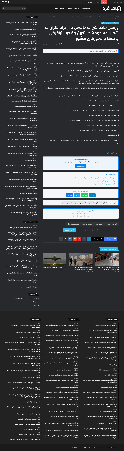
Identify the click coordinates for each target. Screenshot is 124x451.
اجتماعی (69, 8)
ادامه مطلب (80, 166)
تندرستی (76, 8)
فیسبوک (69, 195)
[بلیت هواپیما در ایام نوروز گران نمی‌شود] (54, 259)
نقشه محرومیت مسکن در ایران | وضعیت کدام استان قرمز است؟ (83, 268)
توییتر (77, 195)
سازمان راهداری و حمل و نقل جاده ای (79, 224)
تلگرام (92, 195)
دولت (56, 8)
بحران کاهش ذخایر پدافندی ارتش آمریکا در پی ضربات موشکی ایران (94, 178)
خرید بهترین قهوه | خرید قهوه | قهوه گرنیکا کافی (26, 298)
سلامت (62, 8)
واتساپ (84, 195)
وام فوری (36, 305)
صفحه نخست (86, 8)
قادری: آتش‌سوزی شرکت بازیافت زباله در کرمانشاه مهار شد (83, 2)
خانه (116, 16)
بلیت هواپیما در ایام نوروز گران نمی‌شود (54, 267)
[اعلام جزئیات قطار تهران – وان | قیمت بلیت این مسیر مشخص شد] (107, 259)
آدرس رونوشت (69, 230)
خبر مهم (98, 224)
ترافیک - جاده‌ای (111, 224)
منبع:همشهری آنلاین (113, 153)
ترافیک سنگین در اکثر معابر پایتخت (104, 181)
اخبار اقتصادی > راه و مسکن (106, 16)
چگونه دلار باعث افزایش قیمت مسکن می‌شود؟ (80, 162)
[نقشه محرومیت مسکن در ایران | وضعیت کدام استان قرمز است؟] (81, 259)
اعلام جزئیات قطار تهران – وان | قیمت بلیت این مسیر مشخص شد (108, 268)
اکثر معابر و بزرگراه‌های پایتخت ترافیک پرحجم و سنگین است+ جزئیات (94, 184)
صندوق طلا (36, 301)
